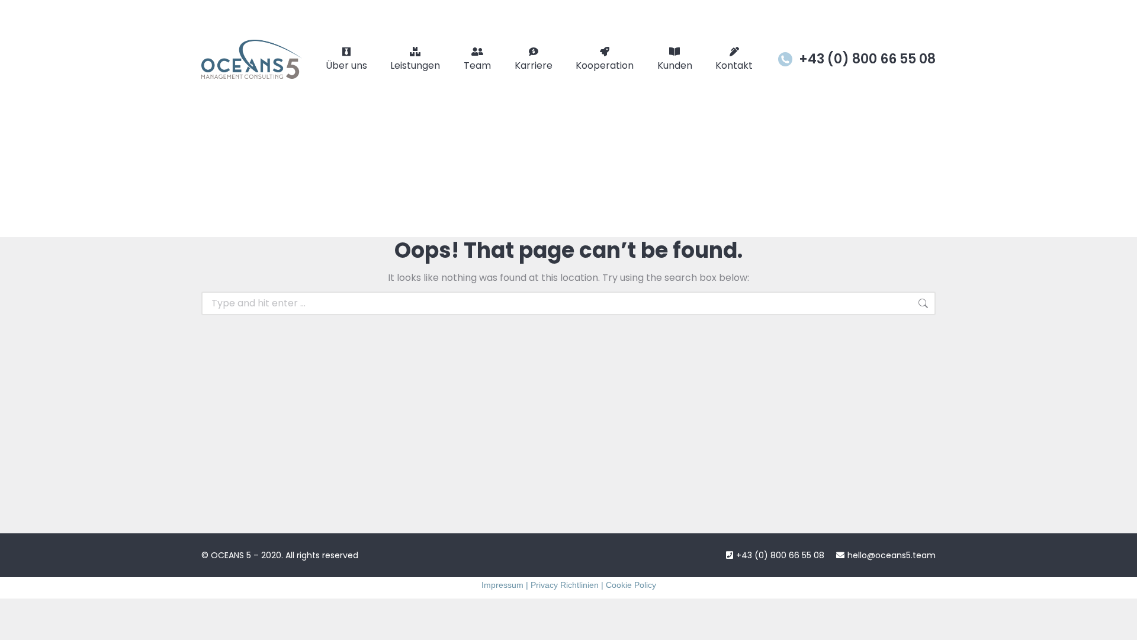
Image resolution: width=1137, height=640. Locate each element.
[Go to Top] (1119, 622)
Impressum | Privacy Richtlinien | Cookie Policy (568, 585)
